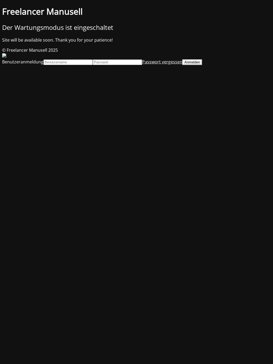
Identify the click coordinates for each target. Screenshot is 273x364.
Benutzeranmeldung (22, 62)
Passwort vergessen (162, 62)
